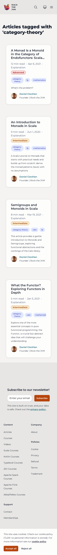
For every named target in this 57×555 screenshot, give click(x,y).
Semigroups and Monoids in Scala (24, 206)
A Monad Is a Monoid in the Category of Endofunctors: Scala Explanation (27, 56)
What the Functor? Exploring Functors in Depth (28, 288)
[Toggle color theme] (44, 7)
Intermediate (20, 140)
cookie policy (39, 541)
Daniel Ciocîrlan (28, 94)
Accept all (10, 548)
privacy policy (38, 409)
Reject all (26, 548)
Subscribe (42, 398)
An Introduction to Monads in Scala (25, 124)
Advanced (18, 72)
